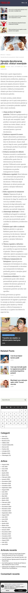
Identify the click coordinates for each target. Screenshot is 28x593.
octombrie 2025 (6, 485)
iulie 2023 (4, 542)
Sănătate (4, 453)
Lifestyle (4, 451)
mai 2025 (4, 496)
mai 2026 (4, 471)
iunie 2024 (5, 519)
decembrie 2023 (6, 532)
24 (2, 423)
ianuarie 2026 (6, 479)
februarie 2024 (6, 527)
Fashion (4, 449)
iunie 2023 (5, 544)
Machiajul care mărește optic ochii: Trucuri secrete (18, 382)
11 (6, 416)
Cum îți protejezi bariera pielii (16, 357)
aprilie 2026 (5, 473)
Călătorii (4, 442)
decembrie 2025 (6, 481)
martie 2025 (5, 500)
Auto (3, 436)
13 (14, 416)
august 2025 (5, 489)
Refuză (7, 590)
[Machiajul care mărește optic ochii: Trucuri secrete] (5, 383)
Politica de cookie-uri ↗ (9, 586)
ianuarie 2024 (6, 529)
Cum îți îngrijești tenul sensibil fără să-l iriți (14, 557)
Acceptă (20, 590)
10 (2, 416)
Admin (8, 66)
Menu (23, 2)
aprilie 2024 (5, 523)
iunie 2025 (5, 494)
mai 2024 (4, 521)
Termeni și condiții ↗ (19, 586)
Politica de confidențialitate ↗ (10, 588)
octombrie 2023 (6, 536)
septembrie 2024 (7, 513)
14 (18, 416)
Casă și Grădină (6, 445)
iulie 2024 (4, 517)
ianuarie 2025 (6, 504)
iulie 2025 (4, 492)
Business (4, 440)
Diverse (4, 447)
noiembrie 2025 (6, 483)
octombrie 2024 (6, 510)
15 (21, 416)
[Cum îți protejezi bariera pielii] (5, 359)
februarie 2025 (6, 502)
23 (25, 420)
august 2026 (5, 464)
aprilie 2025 (5, 498)
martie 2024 (5, 525)
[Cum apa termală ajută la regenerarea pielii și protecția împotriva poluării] (5, 370)
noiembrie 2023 (6, 534)
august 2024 (5, 515)
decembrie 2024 (6, 506)
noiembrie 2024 (6, 508)
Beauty (3, 66)
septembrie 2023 (7, 538)
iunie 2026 (5, 468)
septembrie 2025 (7, 487)
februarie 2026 (6, 477)
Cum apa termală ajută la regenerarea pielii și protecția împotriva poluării (18, 370)
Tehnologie (5, 455)
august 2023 (5, 540)
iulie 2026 (4, 466)
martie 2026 (5, 475)
